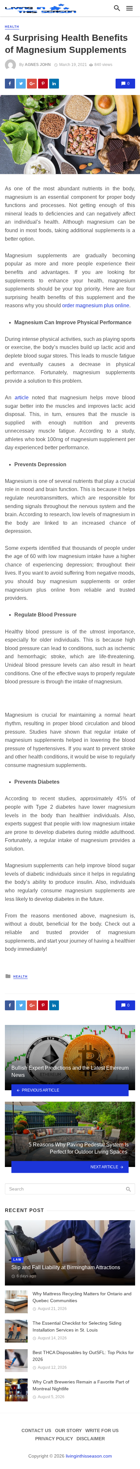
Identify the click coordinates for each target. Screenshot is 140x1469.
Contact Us (36, 1430)
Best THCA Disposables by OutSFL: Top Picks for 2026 (83, 1356)
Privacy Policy (54, 1438)
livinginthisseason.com (89, 1456)
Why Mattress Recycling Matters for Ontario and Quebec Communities (82, 1297)
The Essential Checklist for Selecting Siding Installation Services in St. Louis (77, 1326)
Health (12, 26)
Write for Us (102, 1430)
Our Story (68, 1430)
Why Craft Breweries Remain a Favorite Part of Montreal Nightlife (81, 1385)
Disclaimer (91, 1438)
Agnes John (38, 64)
